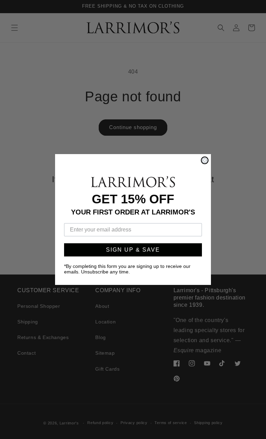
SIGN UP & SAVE (133, 250)
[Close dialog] (204, 160)
